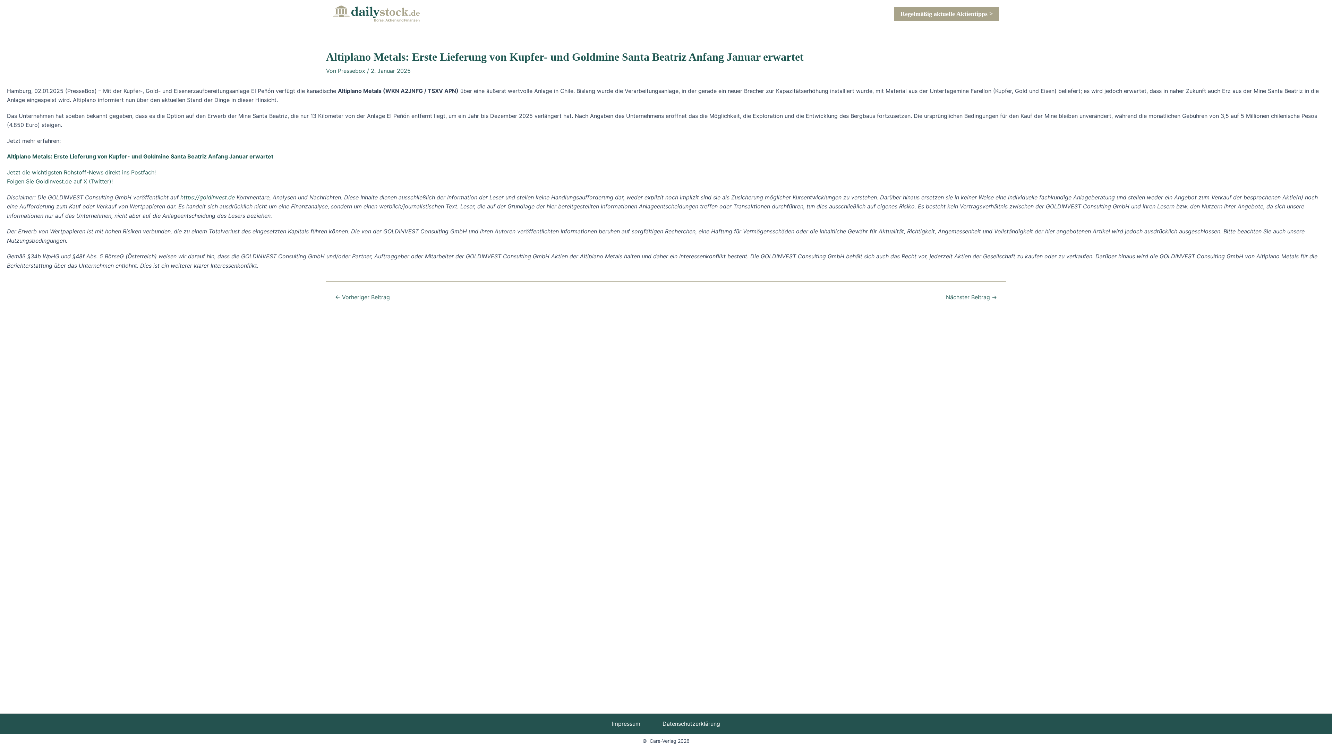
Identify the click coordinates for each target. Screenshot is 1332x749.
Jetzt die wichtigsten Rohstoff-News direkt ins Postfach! (81, 172)
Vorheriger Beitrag (362, 297)
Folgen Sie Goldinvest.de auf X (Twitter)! (60, 181)
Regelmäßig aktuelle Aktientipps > (946, 13)
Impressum (626, 723)
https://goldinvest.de (207, 197)
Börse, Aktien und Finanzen (397, 20)
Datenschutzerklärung (691, 723)
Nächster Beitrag (971, 297)
